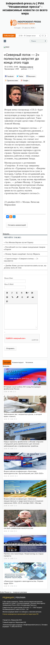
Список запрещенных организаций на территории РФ (20, 614)
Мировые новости (26, 67)
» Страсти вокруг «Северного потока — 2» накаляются (21, 259)
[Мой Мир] (14, 216)
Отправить (10, 348)
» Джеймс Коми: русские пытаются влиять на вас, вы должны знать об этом (25, 266)
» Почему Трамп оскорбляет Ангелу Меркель (22, 254)
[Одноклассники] (10, 216)
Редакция (8, 597)
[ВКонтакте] (7, 216)
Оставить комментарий (17, 225)
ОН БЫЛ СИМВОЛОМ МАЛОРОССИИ (18, 528)
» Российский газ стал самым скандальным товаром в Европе (24, 248)
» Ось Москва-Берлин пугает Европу (18, 242)
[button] (7, 293)
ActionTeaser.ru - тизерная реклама (13, 592)
